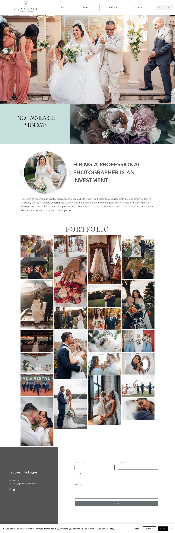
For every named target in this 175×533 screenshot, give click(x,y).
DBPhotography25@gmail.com (22, 483)
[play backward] (21, 172)
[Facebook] (10, 489)
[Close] (171, 528)
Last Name (123, 463)
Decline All (149, 528)
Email (77, 474)
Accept (163, 528)
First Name (79, 463)
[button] (45, 172)
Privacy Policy (108, 528)
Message (79, 485)
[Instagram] (14, 489)
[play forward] (70, 172)
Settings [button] (136, 528)
